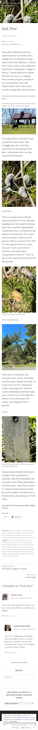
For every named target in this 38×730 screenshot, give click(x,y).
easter (16, 542)
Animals (18, 531)
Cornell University (27, 531)
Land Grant (9, 547)
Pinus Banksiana (13, 551)
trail (32, 554)
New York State (24, 547)
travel (29, 537)
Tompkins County (24, 554)
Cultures (4, 533)
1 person (11, 616)
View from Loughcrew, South (14, 567)
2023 (8, 540)
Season (19, 537)
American (12, 531)
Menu (31, 3)
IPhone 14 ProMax (24, 545)
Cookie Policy (13, 721)
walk (12, 556)
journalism (10, 535)
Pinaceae (5, 551)
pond (30, 551)
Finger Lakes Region (26, 542)
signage (4, 554)
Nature (24, 535)
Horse (4, 535)
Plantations (24, 551)
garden (10, 545)
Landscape (17, 535)
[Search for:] (19, 677)
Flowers (4, 545)
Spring (24, 537)
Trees (34, 537)
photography (12, 537)
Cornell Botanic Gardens (24, 540)
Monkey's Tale (16, 595)
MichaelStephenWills (12, 44)
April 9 (13, 540)
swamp (15, 554)
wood (16, 556)
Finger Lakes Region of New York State (21, 533)
